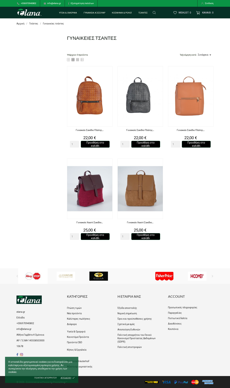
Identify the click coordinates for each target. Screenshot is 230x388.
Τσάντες (143, 12)
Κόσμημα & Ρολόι (122, 12)
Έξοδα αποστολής (127, 308)
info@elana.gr (54, 3)
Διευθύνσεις (175, 323)
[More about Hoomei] (197, 276)
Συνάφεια (205, 55)
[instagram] (21, 354)
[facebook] (17, 354)
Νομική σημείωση (127, 313)
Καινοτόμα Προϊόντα (78, 337)
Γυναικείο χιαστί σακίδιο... (89, 222)
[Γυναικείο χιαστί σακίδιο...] (109, 168)
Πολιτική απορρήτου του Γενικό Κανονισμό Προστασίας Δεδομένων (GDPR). (137, 338)
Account (176, 296)
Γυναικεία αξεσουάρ (94, 12)
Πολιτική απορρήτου (45, 378)
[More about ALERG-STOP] (33, 276)
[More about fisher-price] (164, 276)
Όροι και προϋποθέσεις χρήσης (135, 318)
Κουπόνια (173, 329)
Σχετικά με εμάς (126, 324)
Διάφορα (72, 324)
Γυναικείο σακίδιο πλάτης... (90, 130)
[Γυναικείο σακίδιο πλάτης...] (109, 75)
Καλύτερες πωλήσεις (78, 318)
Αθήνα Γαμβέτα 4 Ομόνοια (30, 334)
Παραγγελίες (175, 313)
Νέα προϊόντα (74, 313)
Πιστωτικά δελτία (177, 318)
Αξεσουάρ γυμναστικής (79, 366)
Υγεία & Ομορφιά (68, 12)
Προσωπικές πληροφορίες (182, 307)
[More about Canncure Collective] (66, 276)
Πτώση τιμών (74, 308)
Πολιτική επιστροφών (130, 347)
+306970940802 (28, 3)
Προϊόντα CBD (74, 342)
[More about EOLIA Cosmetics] (98, 276)
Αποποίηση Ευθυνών (129, 329)
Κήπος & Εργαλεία (76, 349)
